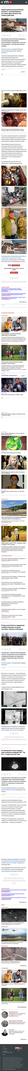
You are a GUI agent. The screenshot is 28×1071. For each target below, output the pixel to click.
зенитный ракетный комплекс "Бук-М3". (12, 871)
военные (15, 281)
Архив (4, 1054)
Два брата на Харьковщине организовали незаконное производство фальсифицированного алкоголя (13, 294)
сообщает (8, 663)
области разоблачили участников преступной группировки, (13, 258)
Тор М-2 (13, 883)
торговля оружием (22, 281)
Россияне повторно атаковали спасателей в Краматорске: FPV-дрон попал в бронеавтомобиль (12, 603)
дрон (22, 737)
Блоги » (3, 1009)
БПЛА (20, 878)
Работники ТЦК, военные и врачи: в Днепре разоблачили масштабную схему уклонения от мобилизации (11, 289)
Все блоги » (24, 1039)
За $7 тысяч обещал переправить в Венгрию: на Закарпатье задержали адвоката (13, 559)
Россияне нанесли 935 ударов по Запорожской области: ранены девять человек (13, 577)
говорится (8, 49)
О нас (4, 1046)
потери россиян (6, 880)
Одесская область (8, 737)
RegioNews (4, 52)
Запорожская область (13, 878)
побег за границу (5, 739)
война (5, 878)
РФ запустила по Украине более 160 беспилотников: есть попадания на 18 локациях (13, 571)
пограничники (17, 737)
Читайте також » (5, 287)
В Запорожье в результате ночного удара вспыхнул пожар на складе (11, 616)
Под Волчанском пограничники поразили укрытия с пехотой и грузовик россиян (12, 894)
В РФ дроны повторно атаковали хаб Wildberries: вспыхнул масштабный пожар (13, 589)
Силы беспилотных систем (8, 789)
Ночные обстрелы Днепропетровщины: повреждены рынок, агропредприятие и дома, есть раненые (13, 596)
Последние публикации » (8, 312)
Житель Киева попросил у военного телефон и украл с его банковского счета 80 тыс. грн (13, 298)
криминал (4, 281)
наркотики (9, 281)
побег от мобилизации (15, 739)
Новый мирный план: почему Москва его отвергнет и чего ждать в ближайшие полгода (13, 583)
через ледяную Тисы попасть (9, 730)
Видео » (3, 904)
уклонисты (23, 739)
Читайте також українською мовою (22, 35)
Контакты (5, 1049)
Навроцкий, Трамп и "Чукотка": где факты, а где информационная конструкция (16, 1032)
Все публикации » (22, 1007)
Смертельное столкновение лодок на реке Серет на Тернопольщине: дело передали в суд (13, 565)
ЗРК (11, 880)
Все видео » (23, 965)
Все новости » (23, 302)
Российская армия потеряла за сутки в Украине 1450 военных (13, 610)
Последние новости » (7, 555)
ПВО (22, 878)
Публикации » (5, 968)
